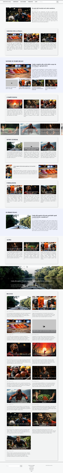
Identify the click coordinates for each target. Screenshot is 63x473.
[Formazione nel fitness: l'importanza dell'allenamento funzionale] (38, 83)
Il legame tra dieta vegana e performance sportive (31, 249)
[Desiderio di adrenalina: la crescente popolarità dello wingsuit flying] (48, 146)
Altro (36, 1)
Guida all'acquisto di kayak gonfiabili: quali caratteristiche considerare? (14, 150)
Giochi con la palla (7, 1)
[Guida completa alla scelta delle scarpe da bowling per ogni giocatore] (14, 37)
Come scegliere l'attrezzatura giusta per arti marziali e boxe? (14, 193)
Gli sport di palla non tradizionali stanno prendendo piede (31, 41)
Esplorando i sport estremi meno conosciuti (31, 149)
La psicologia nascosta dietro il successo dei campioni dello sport (51, 88)
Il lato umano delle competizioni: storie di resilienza (14, 107)
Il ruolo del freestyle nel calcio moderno (43, 8)
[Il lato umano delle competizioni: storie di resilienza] (14, 104)
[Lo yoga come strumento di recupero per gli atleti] (14, 246)
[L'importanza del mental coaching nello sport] (31, 189)
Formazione (30, 1)
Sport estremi (23, 1)
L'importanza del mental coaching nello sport (31, 192)
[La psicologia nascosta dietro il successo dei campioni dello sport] (51, 83)
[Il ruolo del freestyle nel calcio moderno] (18, 15)
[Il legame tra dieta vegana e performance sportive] (31, 246)
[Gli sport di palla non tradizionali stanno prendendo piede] (31, 37)
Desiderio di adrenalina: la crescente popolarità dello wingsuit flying (48, 150)
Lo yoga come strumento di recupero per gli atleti (14, 249)
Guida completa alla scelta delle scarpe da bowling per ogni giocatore (15, 41)
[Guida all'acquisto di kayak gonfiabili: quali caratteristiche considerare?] (14, 146)
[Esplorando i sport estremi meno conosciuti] (12, 83)
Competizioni (15, 1)
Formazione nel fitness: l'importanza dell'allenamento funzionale (37, 88)
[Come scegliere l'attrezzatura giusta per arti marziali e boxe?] (25, 83)
